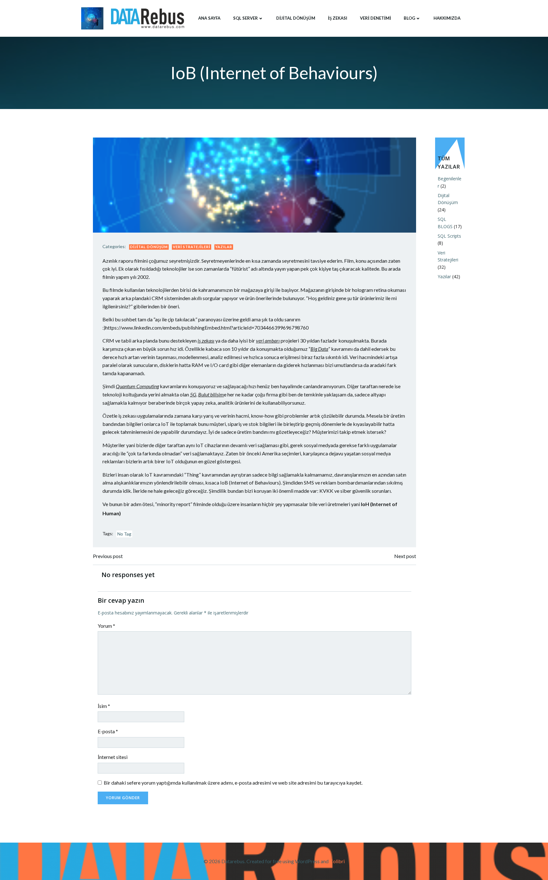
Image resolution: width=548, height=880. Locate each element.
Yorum (106, 626)
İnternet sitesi (112, 757)
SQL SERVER (245, 18)
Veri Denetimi (375, 18)
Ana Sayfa (209, 18)
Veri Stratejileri (191, 247)
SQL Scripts (449, 236)
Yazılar (223, 247)
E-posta (108, 731)
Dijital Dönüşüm (295, 18)
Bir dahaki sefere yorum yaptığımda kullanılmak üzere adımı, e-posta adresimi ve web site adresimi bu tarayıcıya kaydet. (233, 783)
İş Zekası (337, 18)
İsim (104, 706)
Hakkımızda (447, 18)
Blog (409, 18)
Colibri (337, 861)
